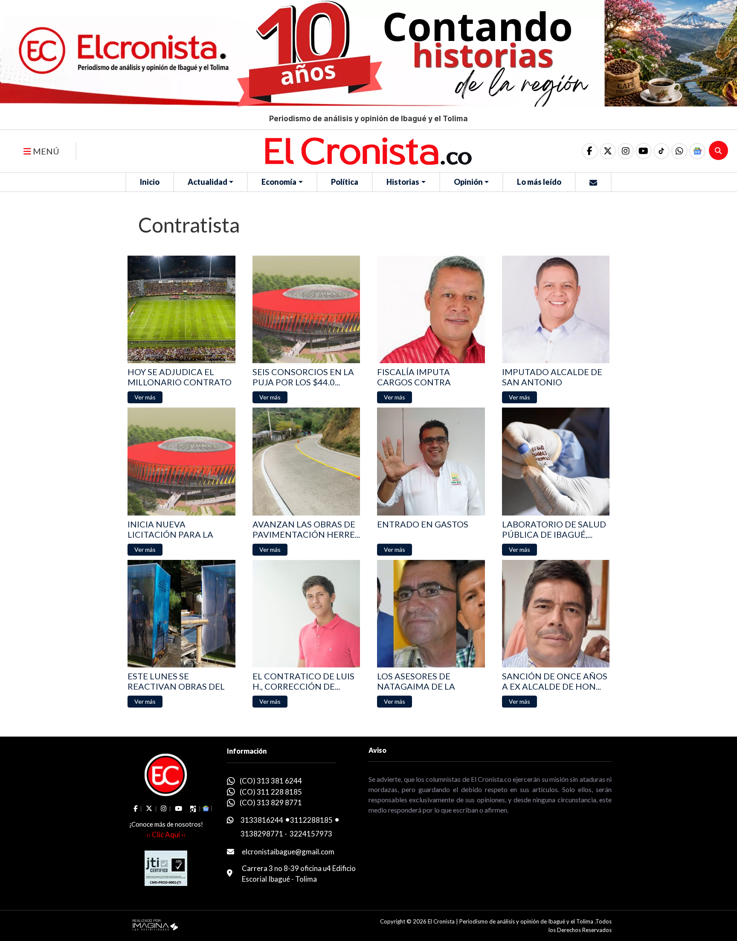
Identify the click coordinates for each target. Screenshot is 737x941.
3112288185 (311, 820)
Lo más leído (539, 181)
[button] (679, 151)
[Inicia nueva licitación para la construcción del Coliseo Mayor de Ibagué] (181, 462)
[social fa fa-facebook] (590, 151)
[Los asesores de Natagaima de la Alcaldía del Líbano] (431, 614)
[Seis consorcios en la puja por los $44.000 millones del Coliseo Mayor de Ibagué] (306, 310)
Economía (278, 181)
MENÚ (45, 151)
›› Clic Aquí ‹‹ (166, 834)
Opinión (468, 181)
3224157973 (311, 833)
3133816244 (262, 820)
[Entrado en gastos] (431, 462)
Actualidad (207, 181)
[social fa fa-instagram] (626, 151)
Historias (402, 181)
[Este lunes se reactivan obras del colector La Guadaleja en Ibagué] (181, 614)
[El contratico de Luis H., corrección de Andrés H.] (306, 614)
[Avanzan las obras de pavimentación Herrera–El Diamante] (306, 462)
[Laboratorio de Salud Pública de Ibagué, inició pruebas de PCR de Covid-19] (556, 462)
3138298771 (262, 833)
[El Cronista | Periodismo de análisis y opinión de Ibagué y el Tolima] (368, 150)
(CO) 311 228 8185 (271, 791)
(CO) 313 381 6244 (271, 780)
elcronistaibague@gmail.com (288, 851)
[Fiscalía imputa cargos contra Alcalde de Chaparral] (431, 310)
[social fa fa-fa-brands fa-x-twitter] (608, 151)
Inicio (150, 181)
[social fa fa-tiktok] (661, 151)
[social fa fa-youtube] (643, 151)
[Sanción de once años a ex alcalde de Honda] (556, 614)
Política (344, 181)
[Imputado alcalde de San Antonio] (556, 310)
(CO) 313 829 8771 (271, 802)
